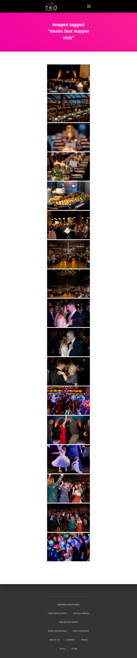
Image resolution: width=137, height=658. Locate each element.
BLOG (62, 649)
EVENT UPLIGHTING (57, 631)
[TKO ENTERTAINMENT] (52, 6)
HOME (74, 649)
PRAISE (84, 640)
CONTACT (70, 640)
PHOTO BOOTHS (81, 631)
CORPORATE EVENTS (57, 613)
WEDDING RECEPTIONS (68, 605)
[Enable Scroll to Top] (130, 650)
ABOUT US (55, 640)
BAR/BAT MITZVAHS (68, 622)
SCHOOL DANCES (81, 613)
